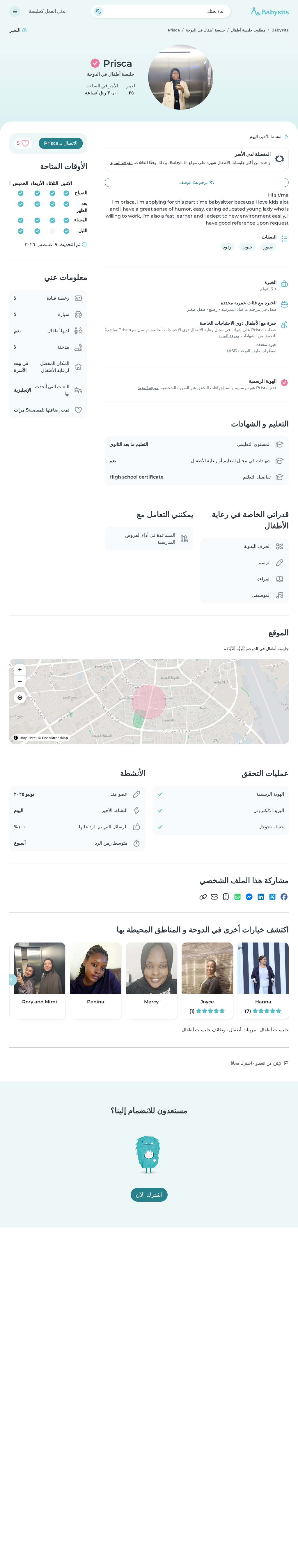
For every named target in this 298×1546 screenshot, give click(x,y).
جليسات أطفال (274, 1030)
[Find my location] (20, 697)
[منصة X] (272, 897)
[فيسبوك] (284, 897)
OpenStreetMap (55, 737)
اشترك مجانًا (241, 1063)
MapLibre (28, 737)
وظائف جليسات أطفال (204, 1030)
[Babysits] (270, 11)
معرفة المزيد (121, 162)
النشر (16, 30)
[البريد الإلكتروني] (214, 897)
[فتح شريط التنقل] (14, 11)
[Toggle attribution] (15, 737)
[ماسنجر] (249, 897)
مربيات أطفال (242, 1030)
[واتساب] (237, 897)
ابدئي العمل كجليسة (48, 11)
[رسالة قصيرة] (225, 897)
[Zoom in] (20, 669)
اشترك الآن (149, 1194)
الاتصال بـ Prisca (60, 143)
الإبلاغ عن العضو (270, 1063)
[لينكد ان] (260, 897)
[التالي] (11, 980)
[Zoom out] (20, 681)
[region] (149, 701)
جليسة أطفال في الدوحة (110, 74)
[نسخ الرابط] (203, 897)
